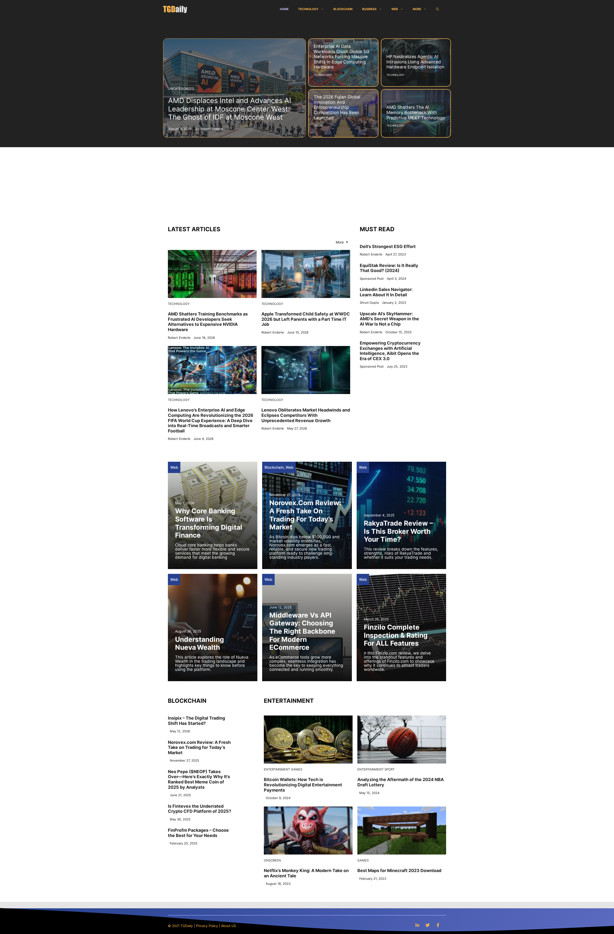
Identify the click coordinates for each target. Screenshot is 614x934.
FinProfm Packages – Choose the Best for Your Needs (198, 833)
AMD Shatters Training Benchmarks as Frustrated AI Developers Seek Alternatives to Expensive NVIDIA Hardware (208, 321)
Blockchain (343, 9)
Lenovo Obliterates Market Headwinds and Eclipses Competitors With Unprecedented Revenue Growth (305, 415)
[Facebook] (438, 925)
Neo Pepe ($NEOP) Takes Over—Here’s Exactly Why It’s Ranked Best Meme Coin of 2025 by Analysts (199, 779)
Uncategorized (181, 89)
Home (284, 9)
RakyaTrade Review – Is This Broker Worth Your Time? (398, 531)
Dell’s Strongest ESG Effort (388, 246)
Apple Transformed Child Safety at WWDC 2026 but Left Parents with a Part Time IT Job (305, 319)
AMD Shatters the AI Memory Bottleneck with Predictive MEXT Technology (415, 112)
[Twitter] (427, 925)
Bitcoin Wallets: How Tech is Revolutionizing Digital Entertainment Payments (303, 784)
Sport (389, 769)
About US (228, 926)
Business (369, 9)
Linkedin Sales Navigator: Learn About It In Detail (386, 292)
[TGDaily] (175, 9)
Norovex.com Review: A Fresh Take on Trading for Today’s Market (305, 515)
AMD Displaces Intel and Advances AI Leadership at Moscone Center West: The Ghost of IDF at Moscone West (229, 108)
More (417, 9)
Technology (308, 9)
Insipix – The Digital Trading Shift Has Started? (196, 721)
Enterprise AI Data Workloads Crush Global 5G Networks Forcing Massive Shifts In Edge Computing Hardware (341, 56)
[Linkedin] (417, 925)
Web (394, 9)
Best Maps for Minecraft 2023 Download (399, 870)
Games (296, 769)
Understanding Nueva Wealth (199, 643)
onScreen (272, 860)
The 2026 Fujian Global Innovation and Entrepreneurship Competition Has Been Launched (337, 107)
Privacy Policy (207, 926)
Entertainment (277, 769)
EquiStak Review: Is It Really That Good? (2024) (389, 268)
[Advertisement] (307, 183)
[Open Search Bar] (437, 9)
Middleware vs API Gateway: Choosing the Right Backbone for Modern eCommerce (302, 631)
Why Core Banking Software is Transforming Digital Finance (208, 523)
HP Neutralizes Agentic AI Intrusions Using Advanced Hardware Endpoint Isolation (415, 61)
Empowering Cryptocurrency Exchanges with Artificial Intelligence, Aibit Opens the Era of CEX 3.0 (390, 350)
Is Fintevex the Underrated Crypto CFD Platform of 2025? (199, 809)
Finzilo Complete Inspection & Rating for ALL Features (396, 635)
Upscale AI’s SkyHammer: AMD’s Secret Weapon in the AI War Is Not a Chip (389, 319)
